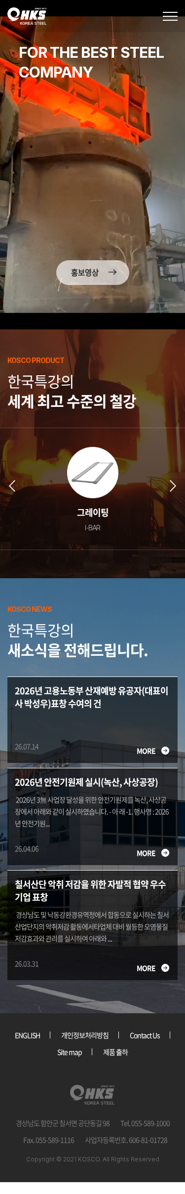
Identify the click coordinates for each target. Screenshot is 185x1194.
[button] (13, 486)
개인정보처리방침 (85, 1035)
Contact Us (145, 1035)
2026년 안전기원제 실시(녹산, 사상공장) (86, 782)
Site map (69, 1052)
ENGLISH (27, 1035)
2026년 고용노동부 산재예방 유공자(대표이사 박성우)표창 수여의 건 (91, 697)
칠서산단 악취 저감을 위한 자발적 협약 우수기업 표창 (90, 891)
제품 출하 (115, 1052)
